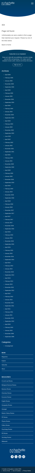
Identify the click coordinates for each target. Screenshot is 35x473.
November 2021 (9, 148)
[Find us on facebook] (12, 456)
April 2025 (8, 90)
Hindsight (4, 409)
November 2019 (9, 179)
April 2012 (8, 293)
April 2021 (8, 154)
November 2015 (9, 241)
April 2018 (8, 201)
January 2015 (8, 253)
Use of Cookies (17, 470)
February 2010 (9, 327)
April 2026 (8, 74)
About (3, 368)
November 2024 (9, 99)
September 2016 (9, 228)
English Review (6, 401)
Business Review (6, 389)
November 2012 (9, 287)
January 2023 (8, 127)
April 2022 (8, 139)
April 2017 (8, 216)
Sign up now (17, 64)
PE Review (4, 417)
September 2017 (9, 213)
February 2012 (9, 296)
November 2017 (9, 210)
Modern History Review (8, 413)
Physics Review (6, 421)
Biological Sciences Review (9, 385)
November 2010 (9, 318)
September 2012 (9, 290)
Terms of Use (6, 470)
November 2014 (9, 256)
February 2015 (9, 250)
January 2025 (8, 96)
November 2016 (9, 225)
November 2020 (9, 164)
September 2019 (9, 182)
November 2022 (9, 130)
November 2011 (9, 302)
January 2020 (8, 176)
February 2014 (9, 265)
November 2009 (9, 333)
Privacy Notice (27, 470)
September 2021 (9, 151)
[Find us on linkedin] (19, 456)
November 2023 (9, 114)
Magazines (5, 356)
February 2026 (9, 77)
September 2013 (9, 275)
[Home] (8, 3)
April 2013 (8, 278)
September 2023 (9, 117)
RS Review (5, 433)
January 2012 (8, 299)
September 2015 (9, 244)
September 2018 (9, 198)
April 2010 (8, 324)
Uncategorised (9, 346)
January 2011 (8, 315)
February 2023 (9, 124)
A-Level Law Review (7, 381)
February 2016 (9, 235)
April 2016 (8, 232)
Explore (4, 360)
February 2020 (9, 173)
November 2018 (9, 195)
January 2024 (8, 111)
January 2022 (8, 145)
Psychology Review (7, 429)
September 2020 (9, 167)
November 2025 (9, 84)
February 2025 (9, 93)
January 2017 (8, 222)
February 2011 (9, 312)
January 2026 (8, 81)
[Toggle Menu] (32, 3)
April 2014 (8, 262)
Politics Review (6, 425)
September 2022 (9, 133)
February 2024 (9, 108)
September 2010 (9, 321)
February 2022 (9, 142)
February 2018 (9, 204)
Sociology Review (6, 437)
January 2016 (8, 238)
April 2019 (8, 185)
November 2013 (9, 272)
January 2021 (8, 161)
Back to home (6, 45)
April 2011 (7, 309)
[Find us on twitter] (16, 456)
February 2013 (9, 281)
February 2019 (9, 188)
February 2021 (9, 158)
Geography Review (7, 405)
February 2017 (9, 219)
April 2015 (8, 247)
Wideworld (4, 441)
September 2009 (9, 336)
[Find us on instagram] (23, 456)
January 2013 (8, 284)
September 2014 (9, 259)
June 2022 (8, 136)
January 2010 (8, 330)
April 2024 (8, 105)
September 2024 (9, 102)
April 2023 (8, 121)
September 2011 (9, 305)
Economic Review (6, 397)
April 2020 (8, 170)
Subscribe (4, 364)
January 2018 (8, 207)
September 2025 (9, 87)
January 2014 (8, 269)
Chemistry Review (6, 393)
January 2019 (8, 191)
